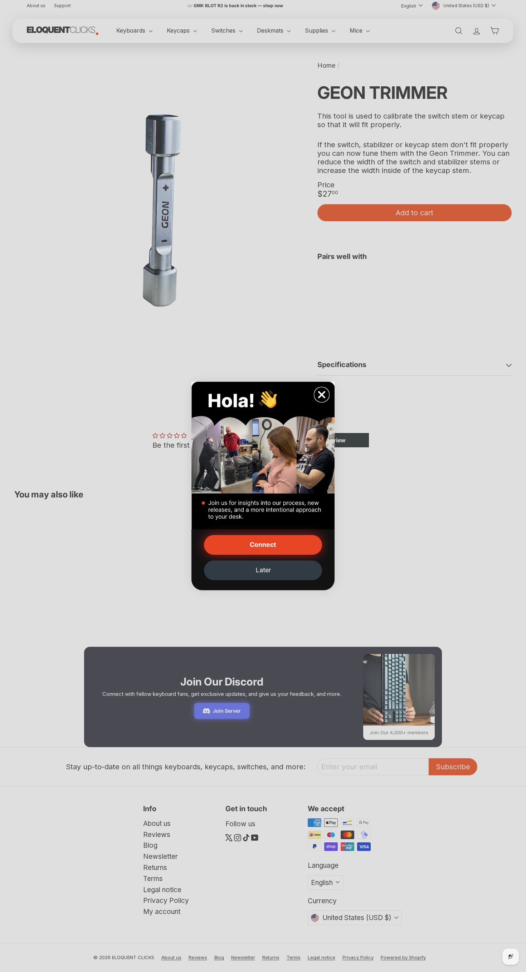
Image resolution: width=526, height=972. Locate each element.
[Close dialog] (322, 395)
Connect (263, 544)
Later (263, 570)
